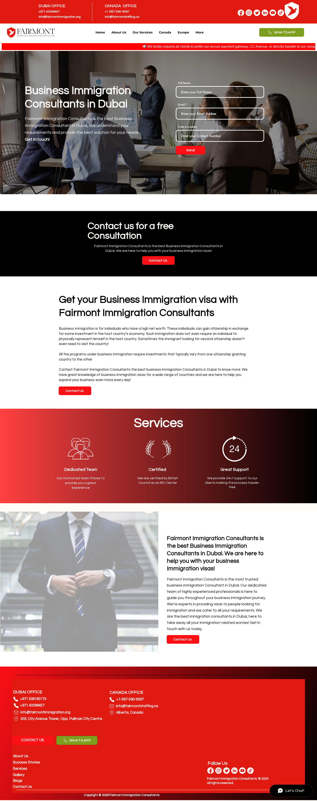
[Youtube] (242, 770)
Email (181, 104)
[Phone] (15, 699)
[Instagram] (249, 12)
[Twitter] (257, 12)
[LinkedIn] (265, 12)
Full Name (184, 83)
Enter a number (187, 126)
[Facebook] (241, 12)
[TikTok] (250, 770)
